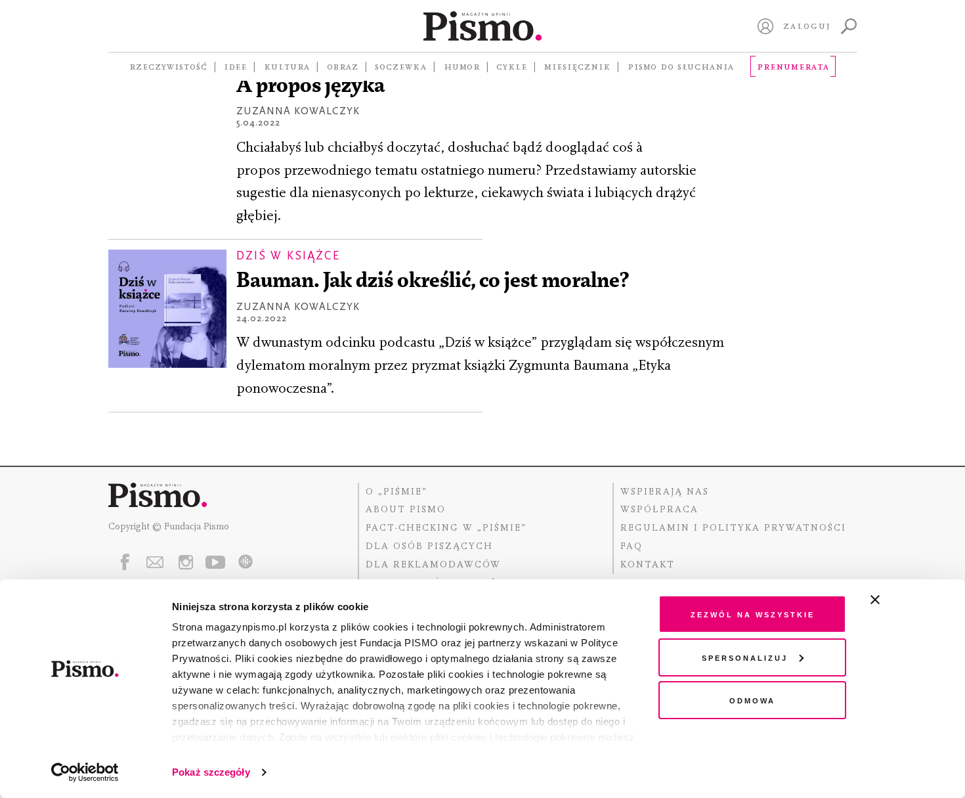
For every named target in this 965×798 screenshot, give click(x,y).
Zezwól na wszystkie (753, 613)
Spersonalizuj (745, 657)
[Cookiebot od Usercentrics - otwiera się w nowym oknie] (85, 772)
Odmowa (752, 699)
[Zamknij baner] (909, 599)
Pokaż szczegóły (211, 772)
